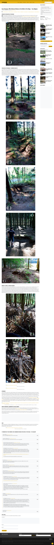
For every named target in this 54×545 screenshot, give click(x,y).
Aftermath (42, 11)
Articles (28, 2)
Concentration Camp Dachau (33, 397)
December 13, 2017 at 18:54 (17, 442)
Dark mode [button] (51, 0)
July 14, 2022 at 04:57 (14, 483)
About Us (31, 2)
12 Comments (15, 10)
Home (18, 2)
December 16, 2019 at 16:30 (11, 470)
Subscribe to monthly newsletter (45, 0)
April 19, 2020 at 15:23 (8, 493)
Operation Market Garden (23, 409)
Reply (37, 435)
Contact (33, 2)
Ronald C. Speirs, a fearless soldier (45, 10)
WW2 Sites (24, 2)
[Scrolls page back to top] (52, 543)
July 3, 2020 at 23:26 (9, 510)
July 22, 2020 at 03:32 (16, 448)
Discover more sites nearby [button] (46, 41)
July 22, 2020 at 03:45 (13, 498)
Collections (21, 2)
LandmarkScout (4, 2)
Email (3, 527)
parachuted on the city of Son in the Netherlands (28, 16)
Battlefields (12, 10)
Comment (3, 517)
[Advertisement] (20, 6)
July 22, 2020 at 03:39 (14, 476)
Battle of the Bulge (17, 408)
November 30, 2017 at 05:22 (13, 438)
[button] (22, 2)
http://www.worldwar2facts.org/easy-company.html (10, 480)
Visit (41, 14)
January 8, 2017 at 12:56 (9, 434)
